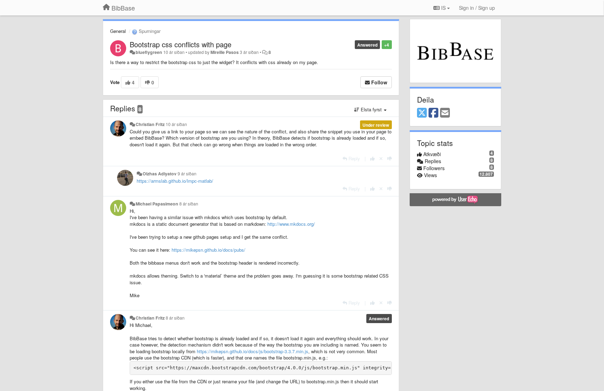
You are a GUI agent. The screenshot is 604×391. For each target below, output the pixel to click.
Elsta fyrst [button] (371, 109)
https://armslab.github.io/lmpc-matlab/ (175, 180)
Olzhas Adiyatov (160, 173)
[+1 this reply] (372, 158)
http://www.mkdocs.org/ (291, 224)
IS (443, 7)
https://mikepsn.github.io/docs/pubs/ (208, 249)
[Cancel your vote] (381, 158)
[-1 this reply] (389, 158)
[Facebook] (433, 113)
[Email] (445, 113)
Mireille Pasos (224, 52)
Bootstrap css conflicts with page (180, 44)
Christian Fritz (150, 124)
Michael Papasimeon (157, 204)
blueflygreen (149, 52)
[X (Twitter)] (422, 113)
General (118, 31)
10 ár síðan (176, 124)
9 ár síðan (187, 173)
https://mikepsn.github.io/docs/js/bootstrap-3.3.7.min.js (252, 351)
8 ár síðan (188, 204)
